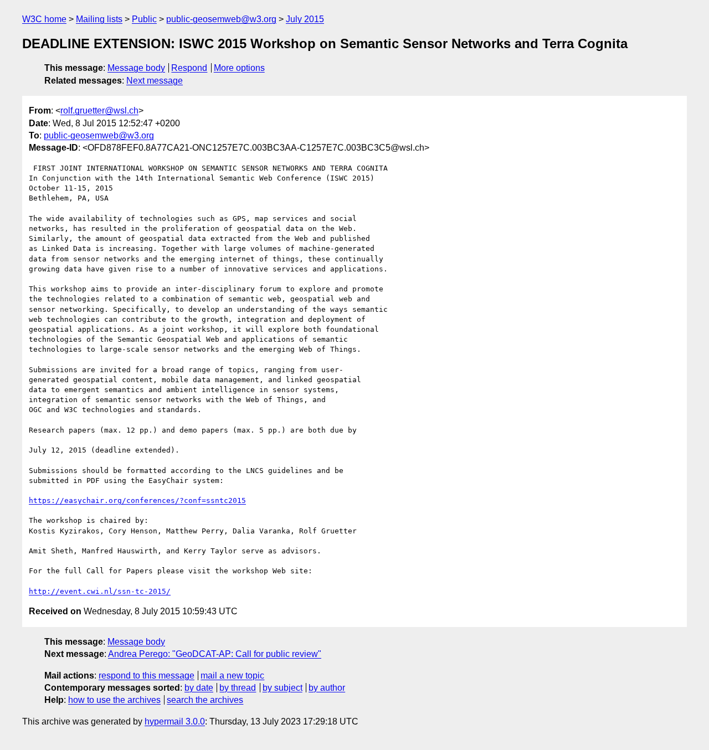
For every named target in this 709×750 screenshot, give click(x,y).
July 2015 (305, 19)
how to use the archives (114, 700)
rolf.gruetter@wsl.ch (99, 110)
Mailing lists (99, 19)
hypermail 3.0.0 (175, 721)
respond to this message (146, 675)
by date (198, 687)
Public (144, 19)
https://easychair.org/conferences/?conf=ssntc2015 (137, 500)
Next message (154, 80)
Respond (189, 68)
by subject (282, 687)
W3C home (44, 19)
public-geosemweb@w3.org (221, 19)
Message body (136, 68)
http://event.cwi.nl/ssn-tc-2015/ (100, 591)
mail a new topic (232, 675)
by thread (237, 687)
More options (239, 68)
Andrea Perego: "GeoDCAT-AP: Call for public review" (214, 654)
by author (327, 687)
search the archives (205, 700)
